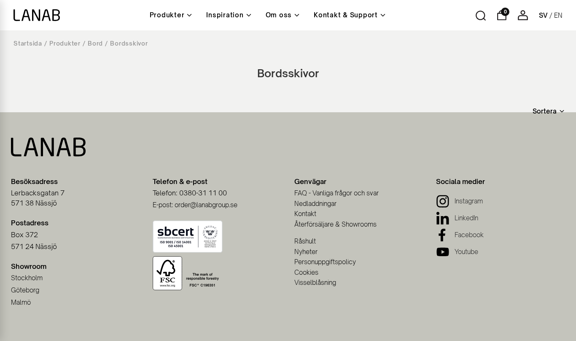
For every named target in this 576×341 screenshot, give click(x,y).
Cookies (306, 272)
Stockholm (27, 278)
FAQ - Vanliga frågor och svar (336, 193)
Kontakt (305, 214)
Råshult (305, 241)
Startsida (27, 43)
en (558, 15)
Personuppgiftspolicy (325, 262)
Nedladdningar (315, 204)
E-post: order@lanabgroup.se (195, 205)
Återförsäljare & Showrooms (335, 224)
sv (543, 15)
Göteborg (25, 290)
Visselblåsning (315, 283)
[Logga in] (523, 18)
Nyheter (306, 252)
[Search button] (481, 16)
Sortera (545, 111)
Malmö (21, 302)
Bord (95, 43)
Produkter (65, 43)
